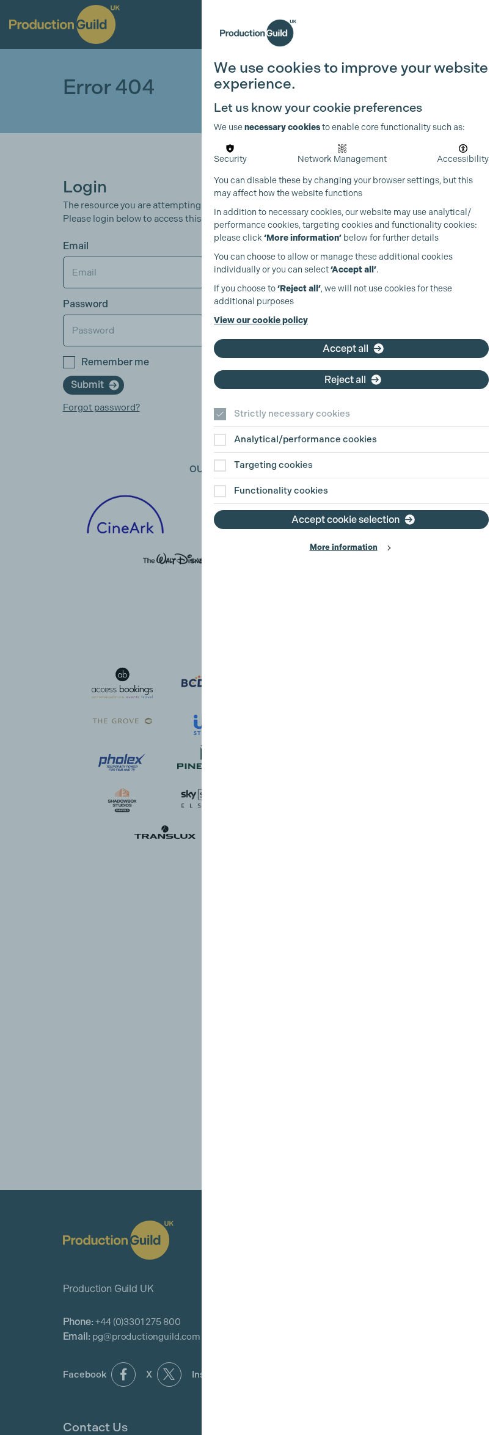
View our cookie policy (261, 320)
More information (344, 547)
